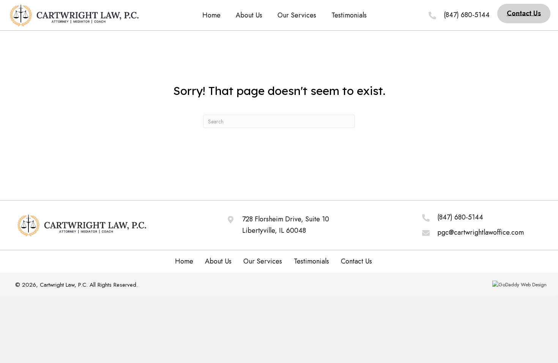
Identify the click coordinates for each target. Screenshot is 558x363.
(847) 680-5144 (460, 217)
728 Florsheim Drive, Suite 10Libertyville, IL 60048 (285, 224)
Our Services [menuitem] (262, 261)
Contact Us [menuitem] (356, 261)
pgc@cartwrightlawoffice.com (480, 232)
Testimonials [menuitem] (311, 261)
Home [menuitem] (184, 261)
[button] (523, 13)
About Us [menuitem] (218, 261)
